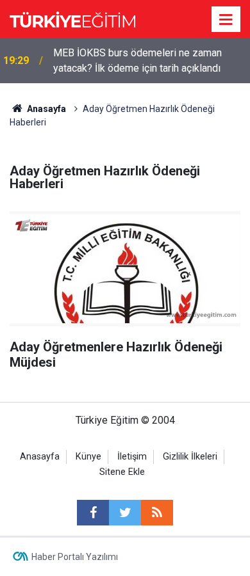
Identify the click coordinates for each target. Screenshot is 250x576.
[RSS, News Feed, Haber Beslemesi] (157, 512)
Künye (88, 456)
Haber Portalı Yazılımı (74, 557)
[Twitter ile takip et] (125, 512)
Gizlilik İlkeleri (190, 456)
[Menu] (226, 20)
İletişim (132, 456)
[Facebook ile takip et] (93, 512)
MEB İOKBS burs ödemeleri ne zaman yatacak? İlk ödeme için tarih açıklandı (137, 60)
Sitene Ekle (122, 472)
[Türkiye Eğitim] (72, 18)
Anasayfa (40, 456)
